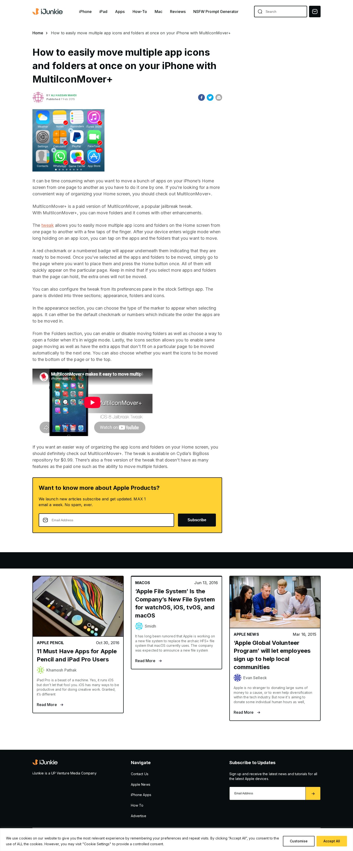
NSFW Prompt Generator (216, 11)
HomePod (165, 560)
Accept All (331, 841)
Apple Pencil (127, 560)
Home (37, 32)
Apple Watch (53, 560)
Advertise (138, 816)
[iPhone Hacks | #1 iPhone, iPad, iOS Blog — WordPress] (48, 11)
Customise (299, 841)
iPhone (85, 11)
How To (137, 805)
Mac (158, 11)
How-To (140, 11)
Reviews (178, 11)
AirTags (198, 560)
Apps (120, 11)
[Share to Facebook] (201, 97)
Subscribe (197, 520)
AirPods (90, 560)
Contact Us (139, 774)
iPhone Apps (141, 795)
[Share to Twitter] (210, 97)
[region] (176, 839)
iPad (103, 11)
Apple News (140, 784)
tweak (47, 225)
